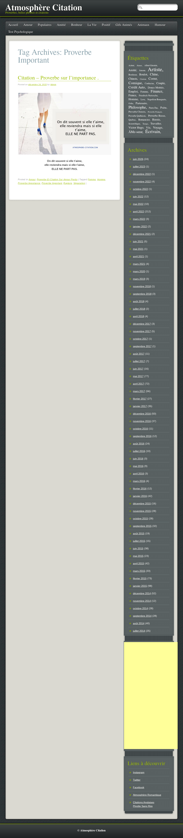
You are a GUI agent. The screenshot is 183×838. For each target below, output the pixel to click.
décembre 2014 (142, 593)
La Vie (92, 24)
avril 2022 (138, 211)
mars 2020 (139, 271)
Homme (101, 179)
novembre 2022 (142, 181)
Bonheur (76, 24)
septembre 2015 (142, 526)
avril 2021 (138, 256)
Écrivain (152, 131)
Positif (106, 24)
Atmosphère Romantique (147, 794)
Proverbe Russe (156, 115)
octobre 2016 (140, 428)
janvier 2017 (140, 406)
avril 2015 (138, 563)
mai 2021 (138, 248)
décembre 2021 (142, 234)
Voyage (157, 127)
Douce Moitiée (156, 87)
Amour (28, 24)
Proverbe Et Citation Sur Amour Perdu (57, 179)
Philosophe (137, 107)
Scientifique (134, 123)
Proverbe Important (52, 183)
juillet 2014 (139, 630)
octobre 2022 (140, 189)
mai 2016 (138, 466)
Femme (92, 179)
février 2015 (140, 578)
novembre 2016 (142, 421)
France (132, 95)
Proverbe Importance (29, 183)
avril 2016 (138, 473)
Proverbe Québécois (137, 115)
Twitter (136, 779)
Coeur (153, 78)
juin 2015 (138, 548)
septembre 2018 (142, 293)
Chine (154, 74)
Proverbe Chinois (136, 111)
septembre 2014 (142, 615)
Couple (160, 83)
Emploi (133, 91)
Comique (135, 82)
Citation (143, 79)
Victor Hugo (135, 127)
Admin (53, 84)
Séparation (79, 183)
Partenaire (141, 103)
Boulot (143, 74)
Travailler (155, 123)
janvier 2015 (140, 585)
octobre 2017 (140, 338)
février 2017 (140, 398)
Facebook (138, 787)
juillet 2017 (139, 361)
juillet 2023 (139, 166)
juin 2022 (138, 196)
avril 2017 (138, 383)
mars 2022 (139, 219)
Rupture (67, 183)
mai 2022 (138, 204)
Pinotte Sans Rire (143, 806)
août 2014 (138, 623)
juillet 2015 (139, 541)
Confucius (149, 83)
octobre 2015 (140, 518)
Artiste (155, 69)
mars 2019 (139, 278)
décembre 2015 (142, 503)
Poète (163, 107)
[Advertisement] (151, 695)
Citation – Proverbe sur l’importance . (58, 77)
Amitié (61, 24)
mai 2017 (138, 376)
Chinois (132, 79)
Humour (160, 24)
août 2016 (138, 443)
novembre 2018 (142, 286)
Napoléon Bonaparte (156, 99)
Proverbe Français (155, 112)
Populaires (44, 24)
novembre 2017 (142, 331)
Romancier (144, 119)
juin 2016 (138, 458)
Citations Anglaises (143, 802)
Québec (132, 119)
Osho (130, 103)
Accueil (13, 24)
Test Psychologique (20, 31)
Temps (145, 123)
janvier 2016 (140, 496)
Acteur (131, 65)
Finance (156, 91)
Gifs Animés (124, 24)
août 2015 (138, 533)
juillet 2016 (139, 451)
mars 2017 (139, 391)
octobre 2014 (140, 608)
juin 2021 (138, 241)
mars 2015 (139, 570)
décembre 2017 (142, 323)
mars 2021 (139, 263)
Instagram (138, 772)
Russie (156, 119)
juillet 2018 (139, 308)
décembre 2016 (142, 413)
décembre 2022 (142, 174)
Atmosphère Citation (43, 7)
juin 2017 (138, 368)
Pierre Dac (153, 107)
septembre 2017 (142, 346)
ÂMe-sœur (135, 131)
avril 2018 (138, 316)
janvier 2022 (140, 226)
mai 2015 (138, 556)
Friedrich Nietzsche (148, 95)
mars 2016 (139, 481)
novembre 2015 (142, 511)
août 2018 (138, 301)
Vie (148, 127)
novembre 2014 (142, 600)
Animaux (143, 24)
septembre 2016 (142, 436)
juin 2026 (138, 159)
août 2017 (138, 353)
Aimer (139, 65)
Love (143, 99)
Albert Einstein (150, 65)
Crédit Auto (136, 87)
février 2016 (140, 488)
